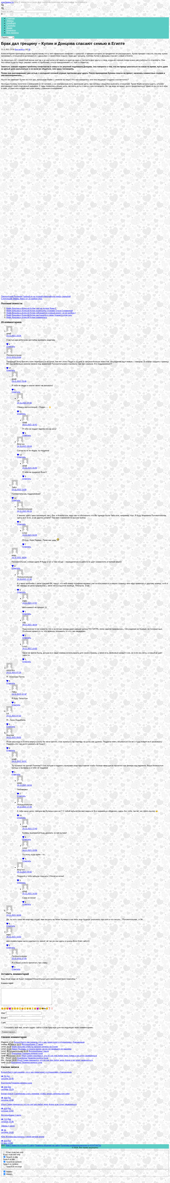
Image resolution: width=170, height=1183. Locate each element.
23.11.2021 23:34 (13, 357)
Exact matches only (15, 1152)
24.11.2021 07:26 (13, 672)
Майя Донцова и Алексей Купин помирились (26, 317)
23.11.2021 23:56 (19, 489)
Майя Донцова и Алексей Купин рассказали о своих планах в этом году (39, 315)
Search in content (13, 1162)
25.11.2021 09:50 (24, 872)
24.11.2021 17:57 (29, 603)
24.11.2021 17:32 (24, 579)
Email (3, 1018)
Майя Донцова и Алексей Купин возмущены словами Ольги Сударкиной (39, 310)
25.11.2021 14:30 (29, 893)
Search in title (12, 1157)
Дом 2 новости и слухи (16, 1145)
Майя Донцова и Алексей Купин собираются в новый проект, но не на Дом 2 (41, 313)
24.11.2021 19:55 (29, 648)
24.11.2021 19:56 (29, 850)
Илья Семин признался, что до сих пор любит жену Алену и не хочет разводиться (59, 1055)
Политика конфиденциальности (75, 1145)
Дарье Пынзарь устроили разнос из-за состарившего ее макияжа (41, 1049)
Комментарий (7, 983)
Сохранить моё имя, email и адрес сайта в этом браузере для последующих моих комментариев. (48, 1027)
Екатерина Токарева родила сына (27, 1053)
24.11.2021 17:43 (29, 828)
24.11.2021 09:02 (13, 737)
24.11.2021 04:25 (29, 535)
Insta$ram (11, 23)
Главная (10, 18)
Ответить (10, 346)
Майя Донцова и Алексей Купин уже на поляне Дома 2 (31, 308)
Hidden (9, 1172)
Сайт (3, 1022)
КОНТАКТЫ (95, 1145)
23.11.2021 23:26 (13, 336)
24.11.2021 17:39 (24, 807)
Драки (9, 28)
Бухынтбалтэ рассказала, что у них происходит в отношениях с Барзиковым (49, 1042)
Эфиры (10, 21)
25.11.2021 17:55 (19, 958)
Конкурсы (11, 30)
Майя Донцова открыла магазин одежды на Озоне (35, 1046)
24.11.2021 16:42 (29, 424)
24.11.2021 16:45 (29, 468)
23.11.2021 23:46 (19, 381)
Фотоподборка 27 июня (32, 1044)
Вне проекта (12, 33)
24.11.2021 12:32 (19, 694)
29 (29, 49)
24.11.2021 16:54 (24, 785)
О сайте (30, 1145)
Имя (3, 1013)
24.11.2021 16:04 (19, 557)
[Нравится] (7, 344)
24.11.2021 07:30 (24, 403)
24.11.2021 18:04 (29, 625)
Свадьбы (10, 25)
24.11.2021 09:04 (24, 446)
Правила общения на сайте (47, 1145)
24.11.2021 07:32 (13, 716)
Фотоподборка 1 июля (39, 1051)
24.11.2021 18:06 (13, 915)
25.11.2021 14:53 (13, 937)
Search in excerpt (14, 1166)
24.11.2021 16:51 (19, 761)
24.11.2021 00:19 (24, 511)
